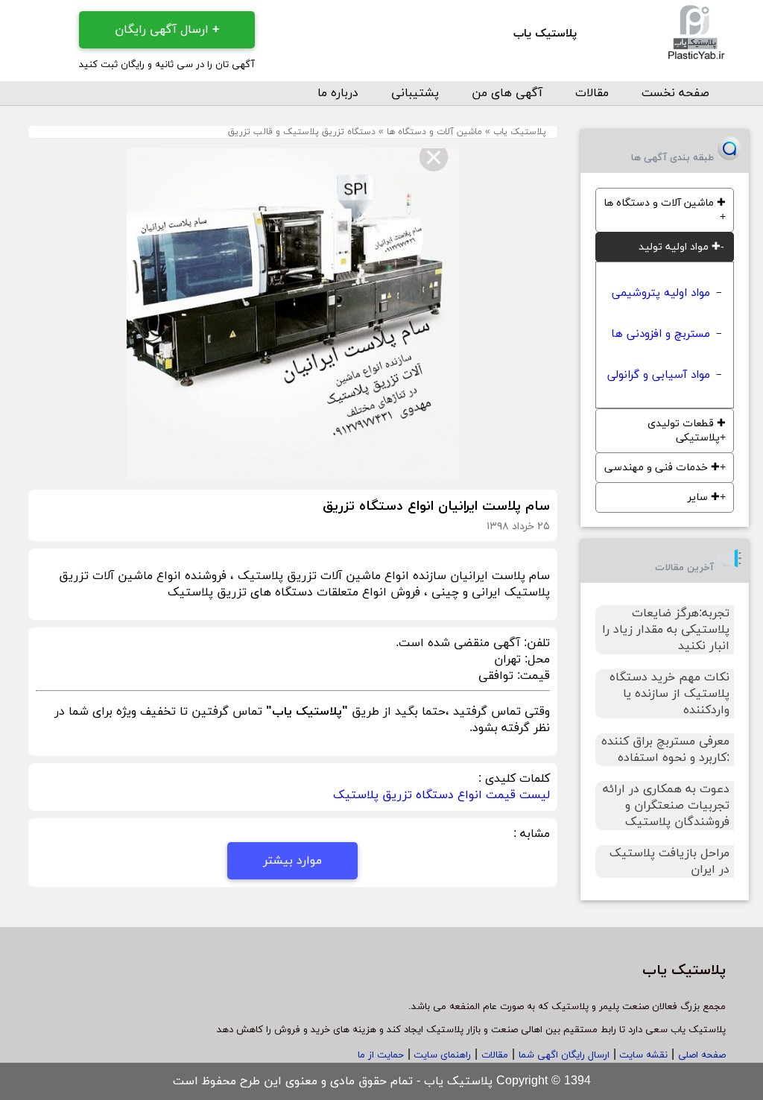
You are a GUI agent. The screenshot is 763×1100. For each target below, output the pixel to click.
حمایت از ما (381, 1055)
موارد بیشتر (292, 861)
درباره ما (337, 93)
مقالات (592, 93)
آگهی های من (507, 93)
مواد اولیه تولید (680, 247)
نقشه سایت (642, 1055)
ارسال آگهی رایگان (167, 30)
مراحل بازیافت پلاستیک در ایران (669, 861)
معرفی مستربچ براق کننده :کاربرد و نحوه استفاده (665, 749)
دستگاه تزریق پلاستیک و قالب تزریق (302, 132)
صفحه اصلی (702, 1055)
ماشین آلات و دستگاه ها (434, 132)
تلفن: (535, 643)
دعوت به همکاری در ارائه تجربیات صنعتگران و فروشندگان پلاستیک (666, 805)
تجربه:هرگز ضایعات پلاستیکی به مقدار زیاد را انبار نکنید (665, 629)
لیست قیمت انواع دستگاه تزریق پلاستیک (441, 795)
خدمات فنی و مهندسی (662, 468)
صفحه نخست (675, 93)
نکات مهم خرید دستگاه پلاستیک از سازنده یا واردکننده (669, 693)
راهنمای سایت (441, 1055)
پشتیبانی (415, 93)
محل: (535, 659)
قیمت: (531, 676)
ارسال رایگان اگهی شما (564, 1055)
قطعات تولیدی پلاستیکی (687, 431)
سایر (704, 497)
